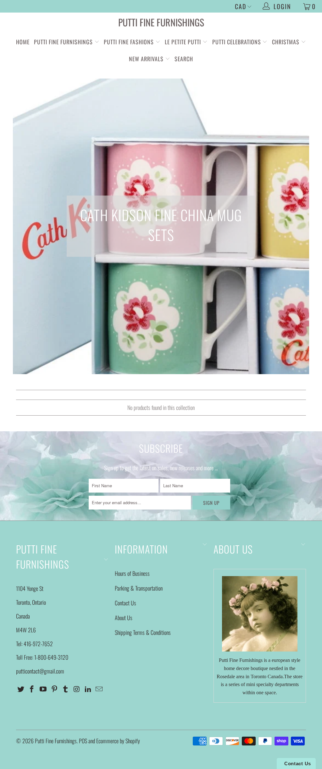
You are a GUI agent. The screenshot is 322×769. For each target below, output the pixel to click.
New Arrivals (146, 59)
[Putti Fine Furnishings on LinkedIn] (88, 689)
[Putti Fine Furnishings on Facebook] (32, 689)
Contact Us (125, 603)
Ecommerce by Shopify (118, 741)
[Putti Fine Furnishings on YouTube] (43, 689)
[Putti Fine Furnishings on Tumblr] (65, 689)
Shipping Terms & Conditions (143, 632)
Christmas (286, 42)
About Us (123, 618)
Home (23, 42)
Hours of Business (132, 573)
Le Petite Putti (184, 42)
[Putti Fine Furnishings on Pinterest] (54, 689)
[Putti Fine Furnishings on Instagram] (77, 689)
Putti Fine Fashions (129, 42)
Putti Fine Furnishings (161, 22)
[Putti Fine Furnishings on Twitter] (20, 689)
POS (83, 741)
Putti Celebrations (236, 42)
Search (184, 59)
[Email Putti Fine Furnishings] (99, 689)
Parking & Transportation (139, 588)
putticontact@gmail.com (40, 671)
